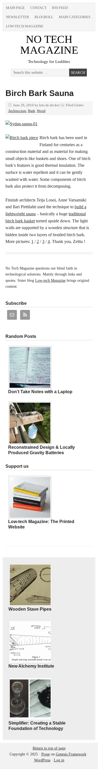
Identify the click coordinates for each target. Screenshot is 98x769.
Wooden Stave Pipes (29, 609)
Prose (45, 754)
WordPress (42, 760)
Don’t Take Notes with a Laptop (40, 391)
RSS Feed (60, 8)
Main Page (15, 8)
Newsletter (17, 17)
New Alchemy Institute (31, 666)
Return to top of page (49, 748)
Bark (31, 111)
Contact (38, 8)
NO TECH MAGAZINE (49, 44)
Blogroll (44, 17)
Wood (41, 111)
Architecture (17, 111)
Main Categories (74, 17)
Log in (59, 760)
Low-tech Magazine (24, 26)
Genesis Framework (71, 754)
